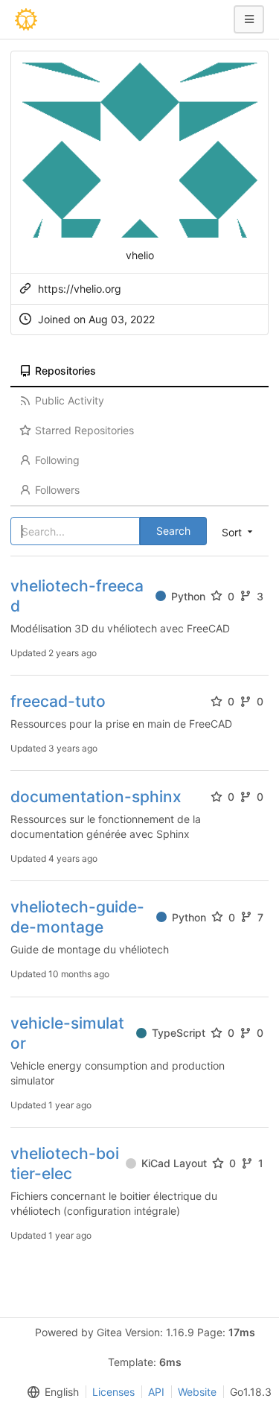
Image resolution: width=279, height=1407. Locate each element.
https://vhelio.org (79, 288)
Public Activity (69, 400)
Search (173, 530)
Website (197, 1391)
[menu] (50, 1392)
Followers (57, 489)
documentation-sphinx (96, 796)
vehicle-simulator (67, 1033)
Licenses (113, 1391)
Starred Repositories (84, 430)
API (156, 1391)
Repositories (65, 370)
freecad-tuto (58, 701)
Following (57, 460)
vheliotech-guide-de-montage (77, 917)
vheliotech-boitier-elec (64, 1163)
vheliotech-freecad (77, 596)
